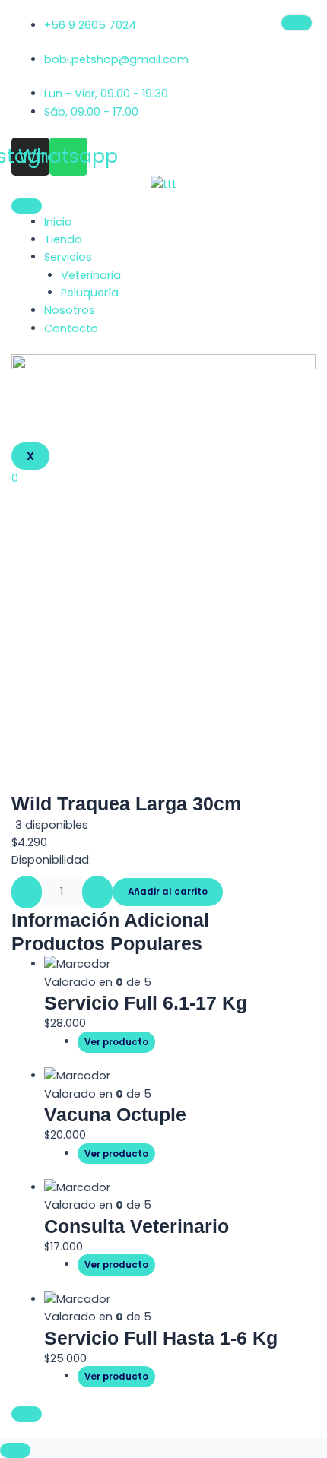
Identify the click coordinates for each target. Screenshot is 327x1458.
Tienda (63, 239)
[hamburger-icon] (26, 206)
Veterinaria (91, 275)
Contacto (71, 328)
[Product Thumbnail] (296, 22)
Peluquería (90, 292)
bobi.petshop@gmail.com (116, 59)
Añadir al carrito (168, 892)
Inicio (58, 222)
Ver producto (116, 1042)
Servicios (68, 257)
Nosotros (69, 310)
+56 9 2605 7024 (90, 25)
